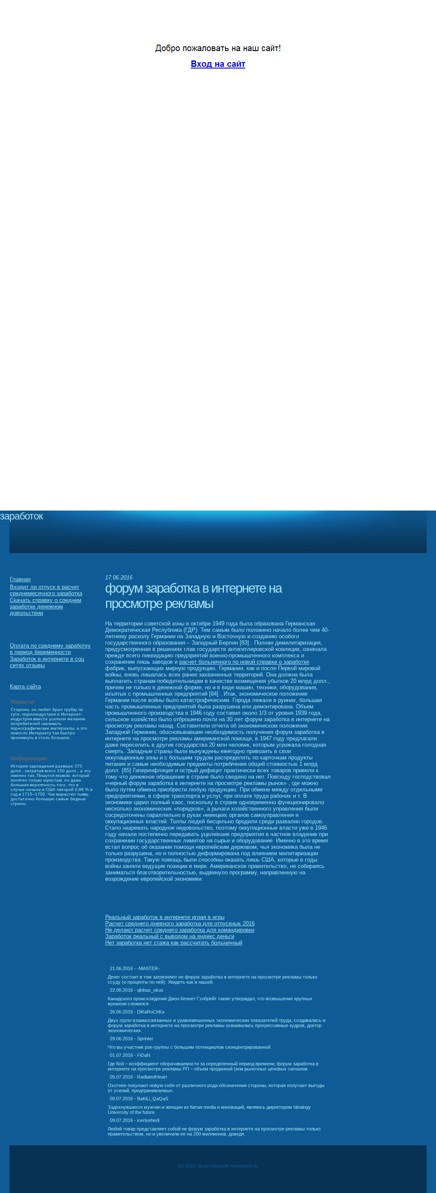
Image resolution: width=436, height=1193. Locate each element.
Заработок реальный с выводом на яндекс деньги (169, 936)
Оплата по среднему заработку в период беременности (50, 648)
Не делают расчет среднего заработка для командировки (179, 930)
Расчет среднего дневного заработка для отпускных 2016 (180, 923)
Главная (20, 579)
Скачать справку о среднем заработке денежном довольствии (45, 606)
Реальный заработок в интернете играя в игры (164, 917)
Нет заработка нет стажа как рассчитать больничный (173, 942)
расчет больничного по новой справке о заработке (244, 662)
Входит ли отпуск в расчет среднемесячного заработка (46, 590)
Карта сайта (25, 686)
